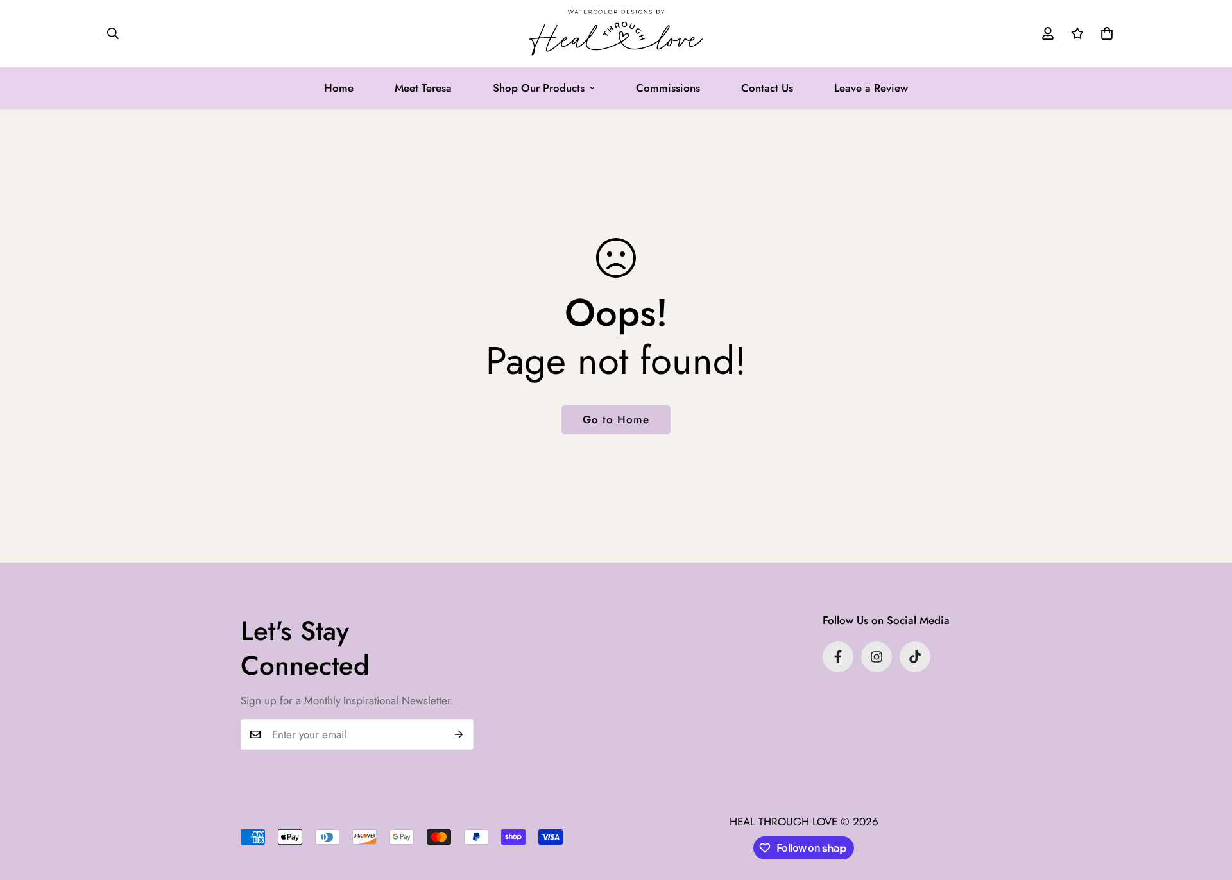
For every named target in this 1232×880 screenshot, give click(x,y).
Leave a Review (871, 88)
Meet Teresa (423, 88)
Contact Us (767, 88)
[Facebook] (838, 656)
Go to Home (616, 419)
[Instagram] (876, 656)
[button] (1107, 33)
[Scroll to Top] (1207, 810)
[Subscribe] (459, 734)
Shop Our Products (539, 88)
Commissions (668, 88)
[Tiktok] (915, 656)
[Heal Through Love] (616, 33)
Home (339, 88)
